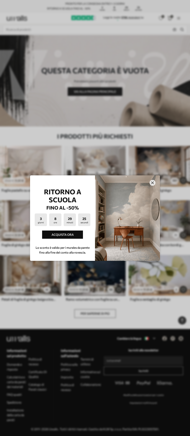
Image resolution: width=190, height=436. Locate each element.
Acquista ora (63, 234)
